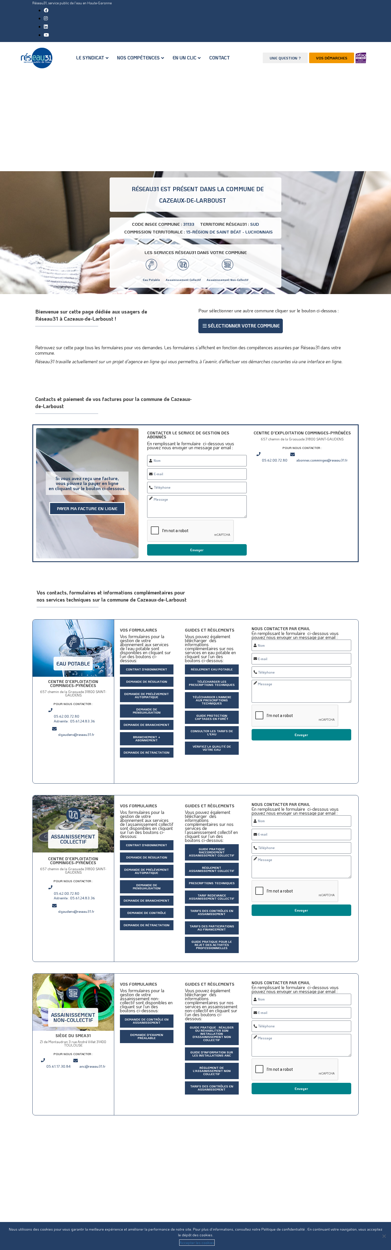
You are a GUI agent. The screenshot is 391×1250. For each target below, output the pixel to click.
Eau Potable (151, 280)
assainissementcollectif (73, 839)
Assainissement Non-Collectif (227, 280)
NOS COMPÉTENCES (138, 58)
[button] (240, 326)
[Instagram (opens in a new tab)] (46, 18)
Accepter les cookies (196, 1242)
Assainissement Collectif (183, 280)
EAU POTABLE (73, 663)
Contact (219, 58)
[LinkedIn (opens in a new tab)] (46, 26)
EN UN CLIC (184, 58)
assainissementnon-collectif (73, 1017)
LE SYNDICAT (90, 58)
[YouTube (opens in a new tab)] (46, 35)
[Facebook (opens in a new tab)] (46, 10)
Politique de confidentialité (283, 1229)
